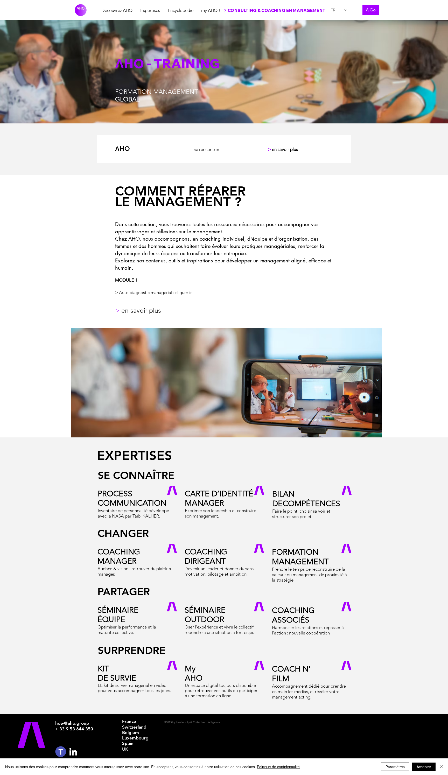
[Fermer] (442, 767)
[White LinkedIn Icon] (73, 751)
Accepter (424, 766)
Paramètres (395, 766)
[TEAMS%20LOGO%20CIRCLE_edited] (60, 751)
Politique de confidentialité (278, 766)
